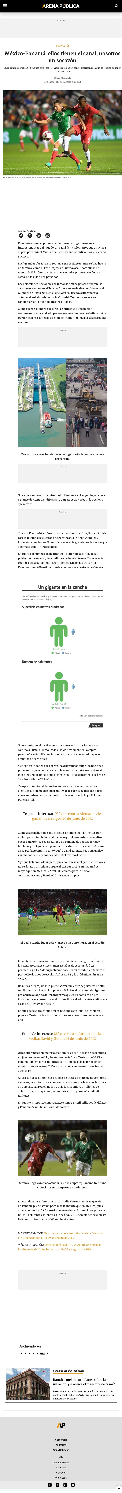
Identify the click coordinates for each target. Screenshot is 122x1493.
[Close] (79, 723)
